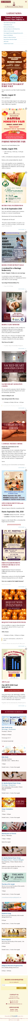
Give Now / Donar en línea (14, 690)
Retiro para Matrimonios (9, 26)
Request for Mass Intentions (10, 37)
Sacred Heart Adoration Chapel (10, 39)
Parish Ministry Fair (8, 24)
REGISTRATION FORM (14, 525)
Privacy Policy (25, 1018)
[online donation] (6, 2)
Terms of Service (13, 1019)
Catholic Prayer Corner (8, 43)
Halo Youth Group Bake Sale (9, 22)
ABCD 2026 (6, 41)
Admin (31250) (20, 1016)
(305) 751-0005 (14, 1001)
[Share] (26, 51)
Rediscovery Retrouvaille (9, 31)
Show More (21, 229)
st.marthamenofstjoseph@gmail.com (11, 897)
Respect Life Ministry (8, 35)
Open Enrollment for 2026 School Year (12, 29)
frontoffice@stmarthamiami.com (14, 1003)
